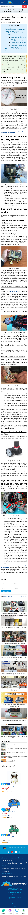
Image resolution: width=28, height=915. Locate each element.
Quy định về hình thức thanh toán (14, 897)
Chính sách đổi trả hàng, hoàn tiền (14, 892)
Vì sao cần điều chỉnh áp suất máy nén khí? (15, 29)
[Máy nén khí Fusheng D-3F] (14, 829)
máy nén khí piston (14, 291)
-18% (9, 815)
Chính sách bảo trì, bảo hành (14, 891)
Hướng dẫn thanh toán (14, 898)
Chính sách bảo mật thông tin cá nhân (14, 896)
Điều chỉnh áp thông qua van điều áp (16, 40)
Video (14, 906)
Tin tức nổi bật (6, 741)
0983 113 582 (6, 871)
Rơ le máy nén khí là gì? (16, 36)
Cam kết (14, 894)
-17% (9, 840)
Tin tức (14, 902)
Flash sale (14, 903)
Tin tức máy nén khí (7, 596)
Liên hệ (14, 904)
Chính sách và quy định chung (14, 888)
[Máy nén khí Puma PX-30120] (14, 803)
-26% (8, 789)
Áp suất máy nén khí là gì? (11, 28)
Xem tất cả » (23, 597)
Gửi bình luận (6, 591)
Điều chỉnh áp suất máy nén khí (12, 31)
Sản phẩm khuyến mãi (8, 766)
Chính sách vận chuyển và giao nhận (14, 889)
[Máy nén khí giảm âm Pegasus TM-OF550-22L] (14, 778)
